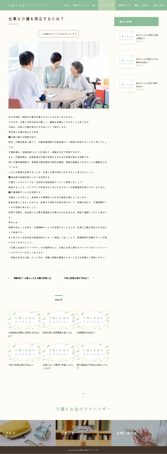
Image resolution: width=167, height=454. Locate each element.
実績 (137, 5)
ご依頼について (124, 5)
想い (94, 5)
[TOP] (83, 393)
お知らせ (146, 5)
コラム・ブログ (107, 5)
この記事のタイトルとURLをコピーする (59, 34)
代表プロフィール (81, 5)
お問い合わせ (159, 5)
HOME (67, 5)
